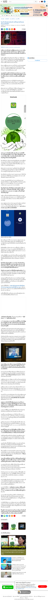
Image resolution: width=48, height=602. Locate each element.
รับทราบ (42, 586)
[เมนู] (1, 1)
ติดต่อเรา (26, 597)
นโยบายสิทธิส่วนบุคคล (20, 588)
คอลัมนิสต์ (7, 18)
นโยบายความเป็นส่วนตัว (7, 596)
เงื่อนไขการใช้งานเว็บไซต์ (30, 587)
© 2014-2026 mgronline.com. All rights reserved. (24, 599)
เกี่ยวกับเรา (22, 597)
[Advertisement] (13, 305)
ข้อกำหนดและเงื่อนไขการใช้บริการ (26, 596)
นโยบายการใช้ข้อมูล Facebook (39, 596)
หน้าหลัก (2, 18)
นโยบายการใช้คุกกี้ (16, 596)
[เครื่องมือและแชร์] (47, 1)
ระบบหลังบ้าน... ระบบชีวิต (15, 18)
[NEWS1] (42, 1)
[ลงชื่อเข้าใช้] (45, 1)
